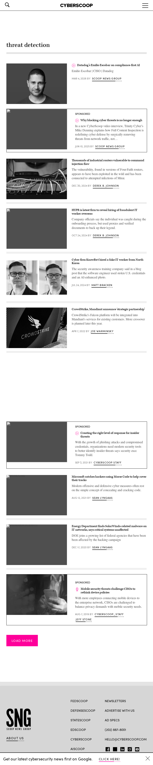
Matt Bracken (102, 285)
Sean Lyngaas (102, 498)
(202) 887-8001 (115, 729)
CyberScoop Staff (108, 462)
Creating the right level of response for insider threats (109, 434)
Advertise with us (119, 710)
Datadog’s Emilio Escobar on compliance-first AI (108, 65)
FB (107, 748)
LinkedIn (122, 748)
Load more (22, 640)
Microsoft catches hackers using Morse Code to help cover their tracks (109, 478)
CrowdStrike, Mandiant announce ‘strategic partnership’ (108, 309)
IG (128, 748)
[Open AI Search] (13, 4)
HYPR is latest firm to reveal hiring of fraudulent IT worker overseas (104, 212)
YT (136, 748)
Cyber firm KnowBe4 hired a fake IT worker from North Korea (107, 261)
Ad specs (112, 720)
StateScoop (80, 720)
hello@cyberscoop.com (126, 739)
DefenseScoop (83, 710)
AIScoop (78, 749)
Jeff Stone (84, 619)
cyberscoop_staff (109, 614)
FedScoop (79, 701)
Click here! (109, 759)
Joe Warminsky (102, 331)
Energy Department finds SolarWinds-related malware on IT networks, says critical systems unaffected (109, 528)
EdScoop (78, 729)
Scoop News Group (107, 78)
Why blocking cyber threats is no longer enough (111, 120)
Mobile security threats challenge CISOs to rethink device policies (108, 590)
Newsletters (115, 701)
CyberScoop (81, 739)
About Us (15, 738)
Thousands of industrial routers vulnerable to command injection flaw (108, 162)
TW (114, 748)
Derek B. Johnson (106, 185)
